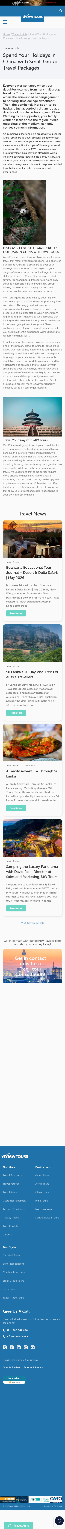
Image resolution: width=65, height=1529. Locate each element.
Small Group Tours (13, 1280)
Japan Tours (42, 1175)
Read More (16, 613)
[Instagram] (26, 1347)
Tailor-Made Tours (13, 1297)
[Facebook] (12, 1347)
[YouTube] (33, 1347)
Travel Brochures (12, 1175)
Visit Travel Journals (32, 922)
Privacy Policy (11, 1217)
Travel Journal (13, 765)
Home (6, 34)
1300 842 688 (19, 1330)
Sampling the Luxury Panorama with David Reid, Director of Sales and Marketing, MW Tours (32, 871)
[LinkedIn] (19, 1347)
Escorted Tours (11, 1255)
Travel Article (19, 34)
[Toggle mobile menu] (5, 22)
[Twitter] (5, 1347)
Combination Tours (14, 1272)
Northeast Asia (43, 1209)
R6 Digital (58, 1506)
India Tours (41, 1200)
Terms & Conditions (14, 1209)
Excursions (9, 1289)
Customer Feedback (14, 1200)
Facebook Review (34, 1367)
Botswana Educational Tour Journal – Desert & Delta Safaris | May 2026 (32, 572)
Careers (7, 1234)
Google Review (12, 1367)
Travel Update (10, 1226)
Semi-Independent (13, 1263)
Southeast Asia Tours (47, 1217)
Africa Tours (42, 1183)
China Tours (42, 1192)
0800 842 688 (19, 1336)
